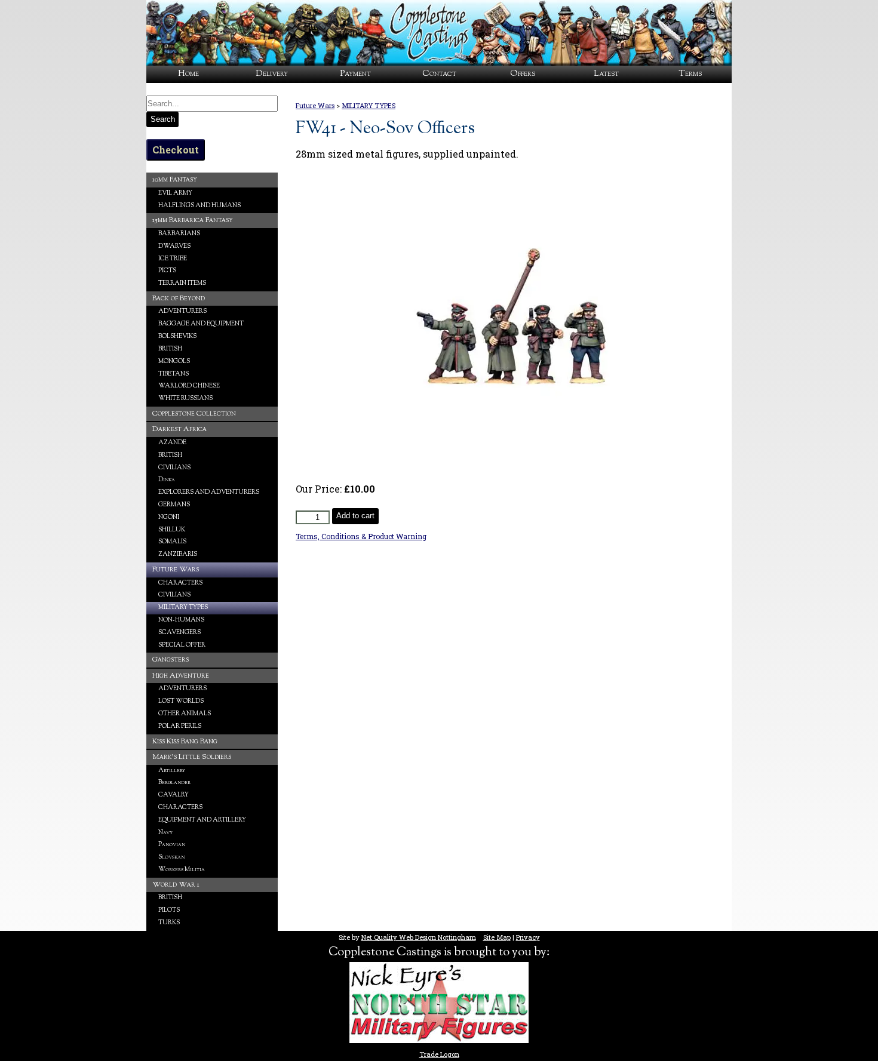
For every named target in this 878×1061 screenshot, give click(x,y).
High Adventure (180, 676)
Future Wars (315, 105)
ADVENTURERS (182, 311)
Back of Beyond (178, 298)
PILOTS (169, 910)
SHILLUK (171, 529)
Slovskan (171, 857)
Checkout (175, 149)
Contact (439, 73)
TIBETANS (173, 374)
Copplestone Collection (194, 413)
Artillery (171, 770)
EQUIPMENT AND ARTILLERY (202, 820)
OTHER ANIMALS (184, 713)
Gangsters (170, 659)
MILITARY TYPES (368, 105)
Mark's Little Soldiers (191, 757)
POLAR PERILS (179, 726)
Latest (606, 73)
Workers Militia (181, 869)
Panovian (171, 844)
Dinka (166, 479)
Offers (522, 73)
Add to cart (355, 515)
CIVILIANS (174, 467)
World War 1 (175, 884)
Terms (690, 73)
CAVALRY (173, 795)
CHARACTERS (180, 583)
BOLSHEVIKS (177, 336)
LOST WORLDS (181, 701)
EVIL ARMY (175, 193)
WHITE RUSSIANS (185, 398)
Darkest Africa (179, 429)
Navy (165, 832)
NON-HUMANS (181, 620)
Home (188, 73)
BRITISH (170, 349)
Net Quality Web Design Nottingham (418, 937)
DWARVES (174, 246)
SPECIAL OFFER (181, 645)
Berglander (174, 782)
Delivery (272, 73)
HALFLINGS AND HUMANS (199, 205)
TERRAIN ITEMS (182, 283)
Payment (355, 73)
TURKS (169, 922)
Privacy (528, 937)
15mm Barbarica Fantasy (192, 220)
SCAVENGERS (179, 632)
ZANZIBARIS (177, 554)
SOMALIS (172, 541)
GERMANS (174, 504)
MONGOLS (174, 361)
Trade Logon (439, 1054)
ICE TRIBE (172, 258)
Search (163, 119)
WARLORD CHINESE (189, 386)
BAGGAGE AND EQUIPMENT (201, 323)
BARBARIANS (179, 233)
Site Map (497, 937)
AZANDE (172, 442)
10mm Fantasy (174, 179)
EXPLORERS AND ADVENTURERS (208, 492)
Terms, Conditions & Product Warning (361, 536)
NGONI (168, 517)
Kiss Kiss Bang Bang (184, 741)
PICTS (167, 270)
